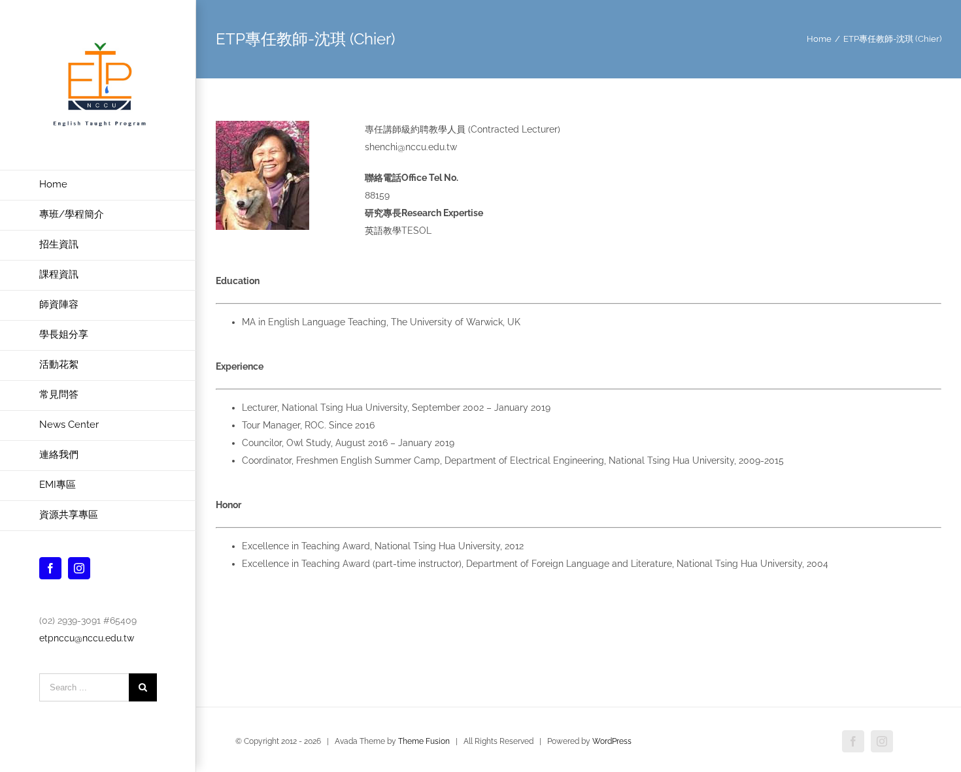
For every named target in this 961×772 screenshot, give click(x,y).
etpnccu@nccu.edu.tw (86, 638)
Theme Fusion (424, 741)
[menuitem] (98, 185)
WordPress (612, 741)
